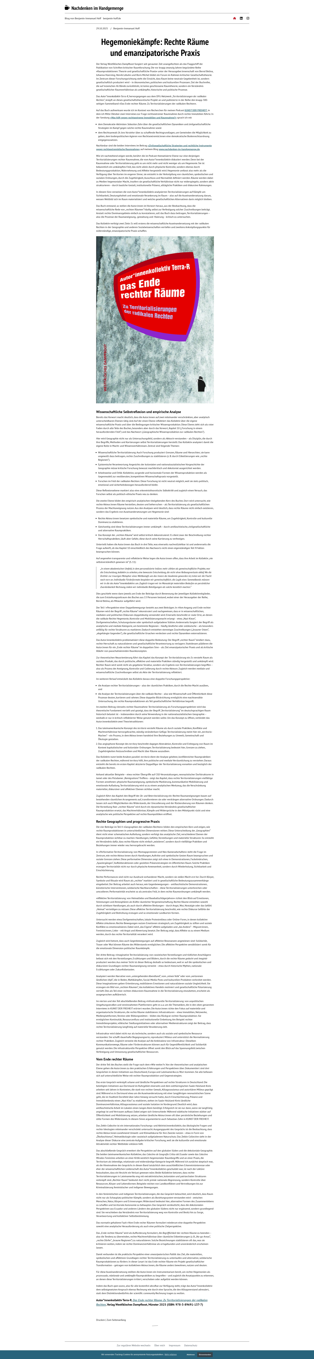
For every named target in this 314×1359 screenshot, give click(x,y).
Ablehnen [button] (191, 1355)
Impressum (174, 1345)
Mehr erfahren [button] (171, 1354)
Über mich (159, 1345)
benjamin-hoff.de (112, 18)
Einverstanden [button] (205, 1355)
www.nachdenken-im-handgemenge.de (179, 149)
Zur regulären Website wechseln (133, 1345)
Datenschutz (190, 1345)
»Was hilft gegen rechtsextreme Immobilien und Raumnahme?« (143, 117)
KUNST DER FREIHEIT (196, 110)
